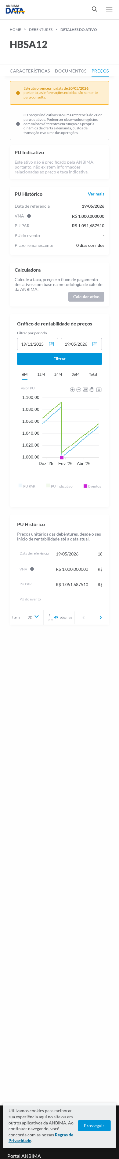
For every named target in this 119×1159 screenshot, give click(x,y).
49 (56, 617)
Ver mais (96, 193)
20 (29, 617)
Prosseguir (94, 1125)
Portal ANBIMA (24, 1156)
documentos (71, 70)
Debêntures (40, 29)
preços (100, 70)
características (30, 70)
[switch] (94, 10)
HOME (15, 29)
